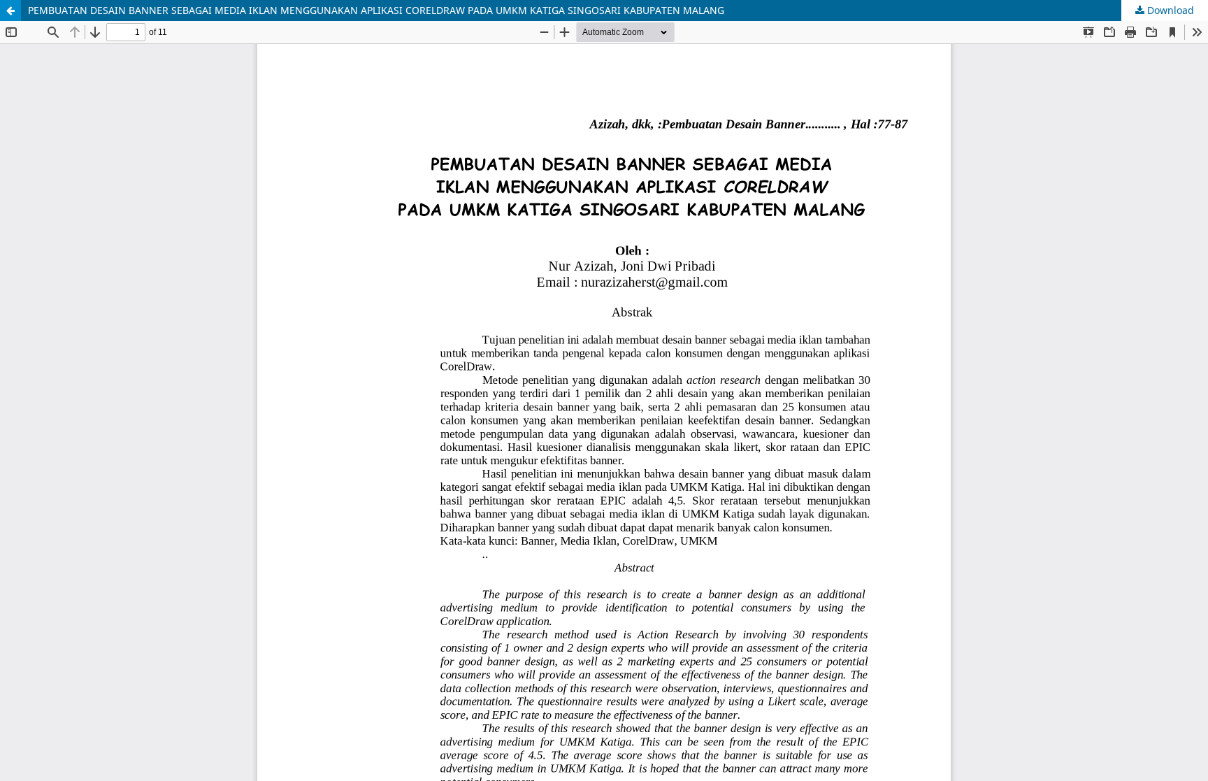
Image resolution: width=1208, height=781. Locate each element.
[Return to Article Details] (10, 10)
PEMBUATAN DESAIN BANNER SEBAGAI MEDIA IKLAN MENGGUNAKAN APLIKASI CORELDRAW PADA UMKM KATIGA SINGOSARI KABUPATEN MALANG (376, 10)
